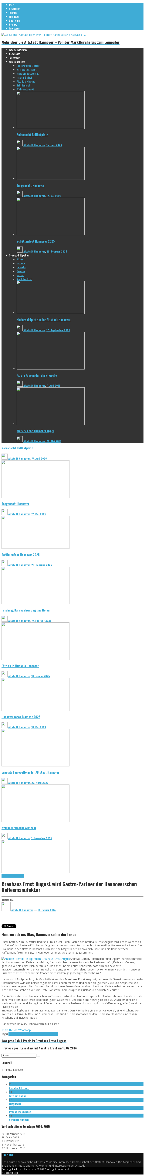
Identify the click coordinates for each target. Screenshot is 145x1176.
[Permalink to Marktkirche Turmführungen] (51, 424)
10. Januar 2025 (40, 676)
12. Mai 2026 (53, 196)
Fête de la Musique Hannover (20, 665)
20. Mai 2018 (53, 441)
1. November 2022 (41, 838)
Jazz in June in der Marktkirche (37, 375)
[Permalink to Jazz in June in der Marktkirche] (51, 368)
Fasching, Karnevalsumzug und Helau (26, 610)
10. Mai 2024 (38, 727)
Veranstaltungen (19, 1119)
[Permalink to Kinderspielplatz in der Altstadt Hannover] (51, 313)
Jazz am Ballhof (18, 1096)
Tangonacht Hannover (31, 185)
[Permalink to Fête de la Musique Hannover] (35, 710)
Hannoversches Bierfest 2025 (21, 716)
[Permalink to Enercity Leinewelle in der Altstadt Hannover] (35, 821)
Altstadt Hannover (34, 145)
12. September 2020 (58, 330)
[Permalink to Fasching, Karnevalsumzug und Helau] (35, 659)
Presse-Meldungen (20, 1112)
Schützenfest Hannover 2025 (36, 241)
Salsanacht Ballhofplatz (32, 134)
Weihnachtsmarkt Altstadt (19, 827)
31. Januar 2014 (47, 910)
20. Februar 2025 (56, 251)
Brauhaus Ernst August (13, 876)
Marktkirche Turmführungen (35, 431)
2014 (10, 1034)
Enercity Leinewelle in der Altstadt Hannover (30, 772)
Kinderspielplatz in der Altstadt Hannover (44, 319)
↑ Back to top (10, 1172)
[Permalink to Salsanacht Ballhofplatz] (51, 128)
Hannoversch (51, 1034)
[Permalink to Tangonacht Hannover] (51, 179)
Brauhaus (18, 1034)
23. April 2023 (39, 783)
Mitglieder (15, 1104)
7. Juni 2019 (53, 385)
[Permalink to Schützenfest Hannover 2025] (51, 234)
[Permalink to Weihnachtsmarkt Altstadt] (35, 872)
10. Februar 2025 (41, 620)
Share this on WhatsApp (16, 1030)
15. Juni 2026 (54, 145)
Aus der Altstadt (19, 1088)
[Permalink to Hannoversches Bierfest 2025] (35, 765)
